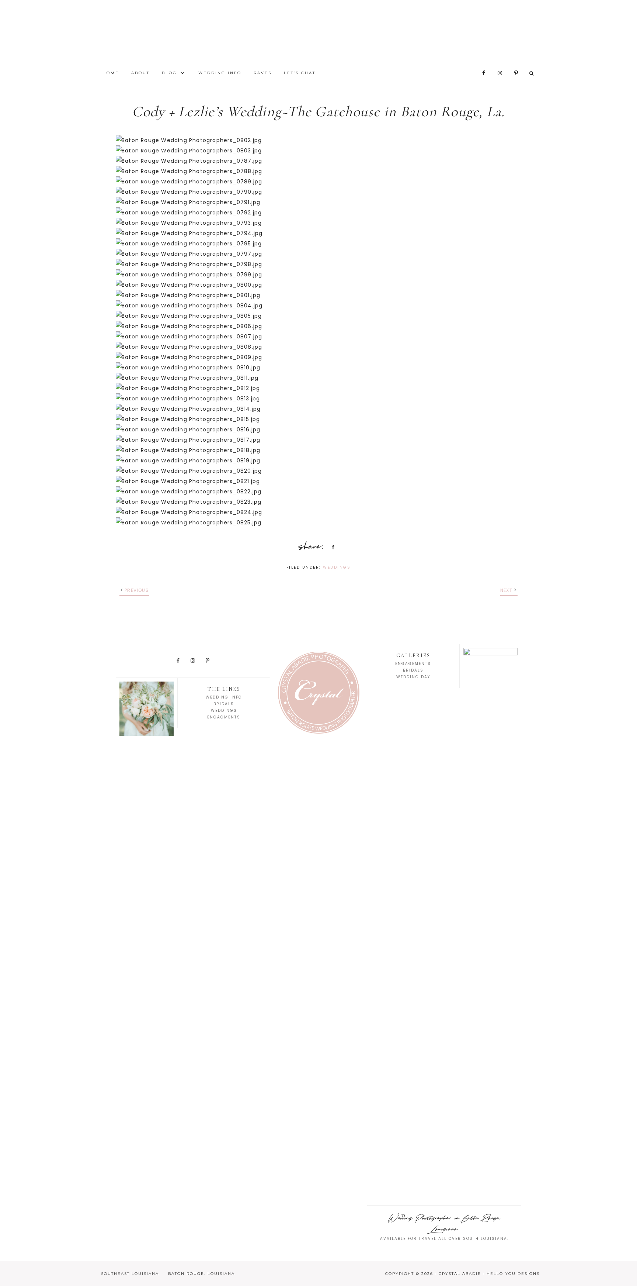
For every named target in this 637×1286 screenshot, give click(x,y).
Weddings (337, 567)
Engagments (223, 717)
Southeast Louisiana (130, 1273)
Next (506, 590)
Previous (137, 590)
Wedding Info (224, 697)
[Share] (331, 547)
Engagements (413, 663)
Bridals (223, 704)
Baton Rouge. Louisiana (201, 1273)
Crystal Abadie (318, 33)
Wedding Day (413, 677)
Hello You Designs (513, 1273)
